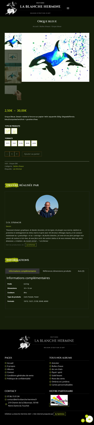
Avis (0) (81, 271)
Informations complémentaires (22, 271)
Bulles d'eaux (45, 26)
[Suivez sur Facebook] (83, 420)
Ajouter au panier (32, 154)
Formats (9, 138)
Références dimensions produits (57, 271)
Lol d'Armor (17, 169)
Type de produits (12, 126)
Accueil (35, 26)
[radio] (7, 131)
